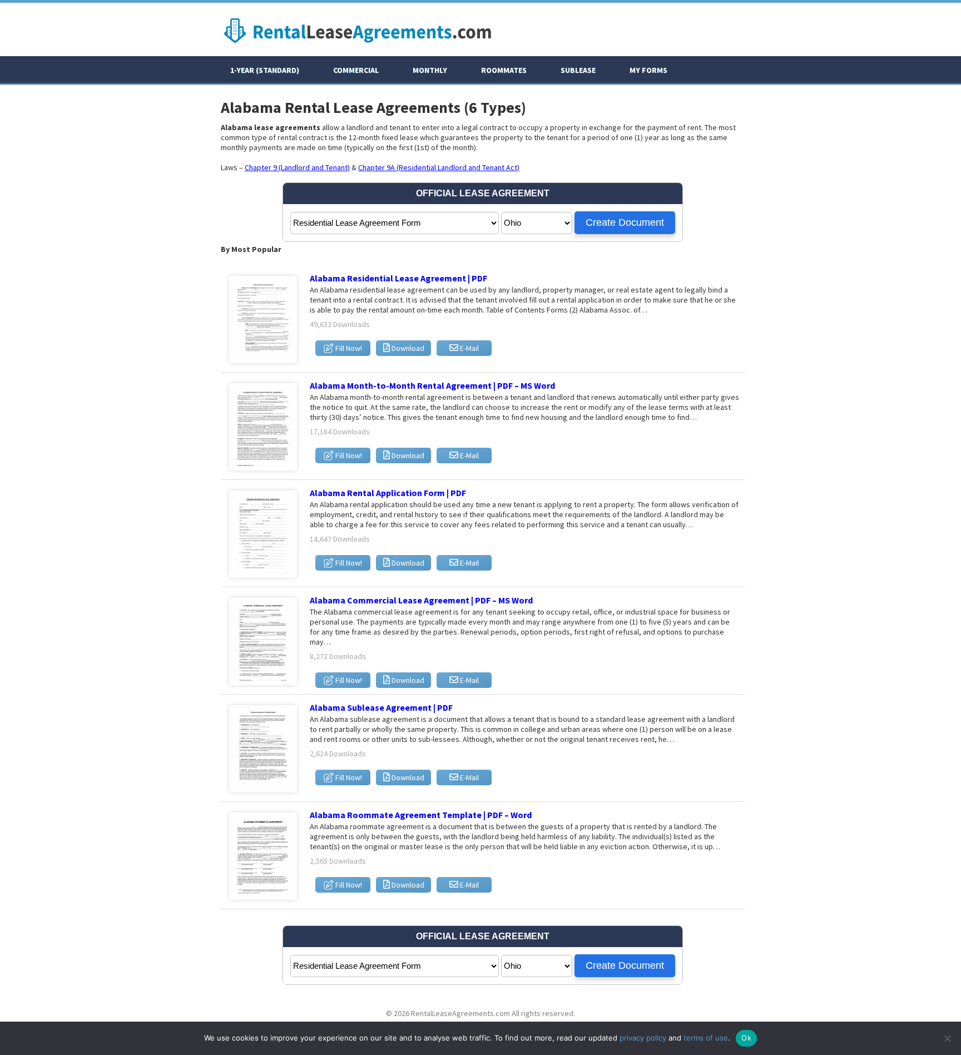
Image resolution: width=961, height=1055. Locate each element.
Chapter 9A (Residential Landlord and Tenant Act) (438, 167)
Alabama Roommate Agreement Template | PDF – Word (421, 814)
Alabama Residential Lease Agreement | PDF (398, 278)
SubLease (578, 70)
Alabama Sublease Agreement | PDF (381, 707)
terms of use (705, 1037)
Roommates (504, 70)
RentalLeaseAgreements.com (460, 1013)
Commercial (356, 70)
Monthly (430, 70)
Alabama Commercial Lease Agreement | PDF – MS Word (421, 600)
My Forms (648, 70)
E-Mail (468, 348)
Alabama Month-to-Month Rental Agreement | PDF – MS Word (432, 385)
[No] (947, 1038)
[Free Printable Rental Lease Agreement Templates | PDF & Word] (357, 46)
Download (407, 348)
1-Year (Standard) (264, 70)
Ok (746, 1037)
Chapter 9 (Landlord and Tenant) (297, 167)
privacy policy (643, 1037)
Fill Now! (348, 348)
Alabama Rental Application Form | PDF (388, 492)
